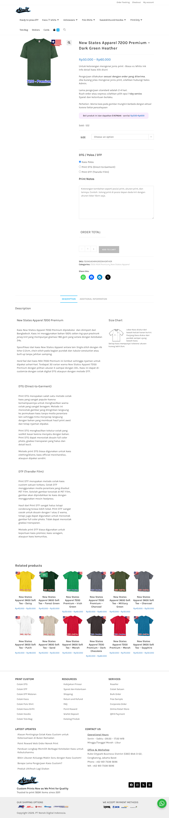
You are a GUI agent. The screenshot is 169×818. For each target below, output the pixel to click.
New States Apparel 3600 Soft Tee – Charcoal (143, 600)
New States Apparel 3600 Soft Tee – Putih (25, 644)
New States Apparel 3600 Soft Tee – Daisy (25, 600)
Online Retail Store (119, 709)
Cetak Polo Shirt (25, 704)
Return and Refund (73, 699)
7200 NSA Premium (100, 264)
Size (83, 137)
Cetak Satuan (117, 689)
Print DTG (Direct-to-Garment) (98, 166)
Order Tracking (123, 2)
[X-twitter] (143, 785)
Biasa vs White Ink (135, 66)
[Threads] (149, 785)
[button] (69, 42)
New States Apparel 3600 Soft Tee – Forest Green (49, 600)
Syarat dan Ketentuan (75, 689)
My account (148, 2)
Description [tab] (69, 299)
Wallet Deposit (71, 714)
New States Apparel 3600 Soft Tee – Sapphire (143, 644)
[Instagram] (137, 785)
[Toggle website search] (64, 30)
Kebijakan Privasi (73, 684)
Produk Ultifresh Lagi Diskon (33, 768)
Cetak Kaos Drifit (25, 709)
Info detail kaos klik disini (93, 69)
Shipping (68, 694)
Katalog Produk (72, 719)
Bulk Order (115, 694)
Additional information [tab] (93, 299)
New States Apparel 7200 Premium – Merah (120, 644)
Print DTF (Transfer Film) (95, 171)
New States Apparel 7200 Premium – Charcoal (96, 601)
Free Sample (116, 699)
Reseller (114, 684)
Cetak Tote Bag (24, 719)
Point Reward (70, 709)
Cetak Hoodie (24, 714)
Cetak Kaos (23, 699)
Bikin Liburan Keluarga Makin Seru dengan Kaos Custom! (49, 757)
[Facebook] (131, 785)
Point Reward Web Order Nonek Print (37, 743)
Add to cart (109, 249)
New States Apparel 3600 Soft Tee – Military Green (120, 601)
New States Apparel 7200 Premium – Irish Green (72, 601)
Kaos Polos (88, 162)
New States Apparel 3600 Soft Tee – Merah (72, 644)
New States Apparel (120, 264)
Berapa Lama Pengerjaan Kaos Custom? (39, 763)
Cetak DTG (22, 684)
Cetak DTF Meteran (26, 694)
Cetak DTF (22, 689)
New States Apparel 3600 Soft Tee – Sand (49, 644)
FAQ (65, 704)
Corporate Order (118, 704)
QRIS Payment (117, 714)
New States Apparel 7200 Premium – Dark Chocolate (96, 646)
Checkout (136, 2)
